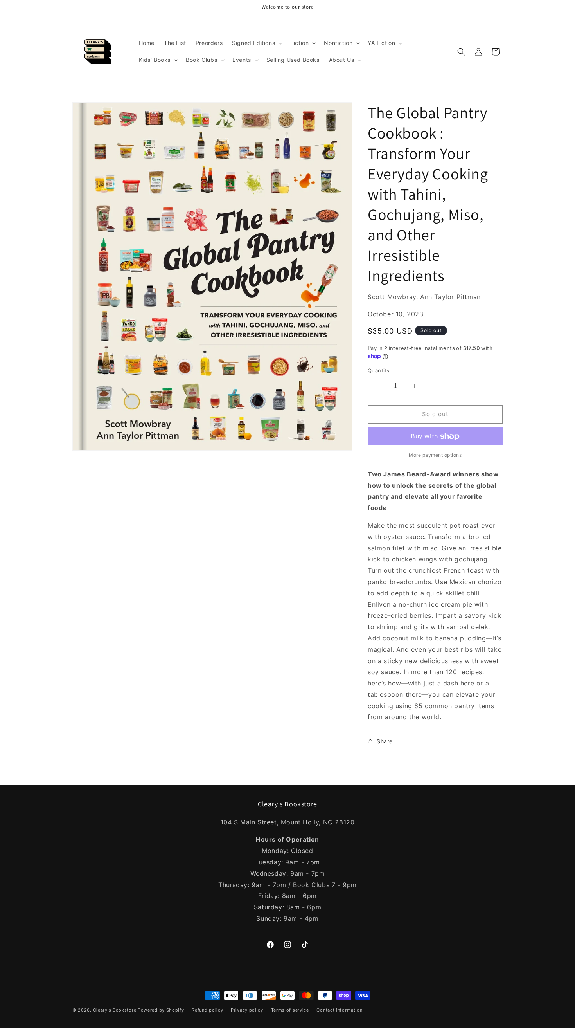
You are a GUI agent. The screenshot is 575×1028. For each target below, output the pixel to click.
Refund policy (207, 1010)
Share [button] (385, 741)
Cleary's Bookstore (115, 1010)
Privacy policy (247, 1010)
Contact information (339, 1010)
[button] (256, 43)
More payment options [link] (435, 455)
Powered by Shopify (161, 1010)
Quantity (379, 370)
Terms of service (290, 1010)
